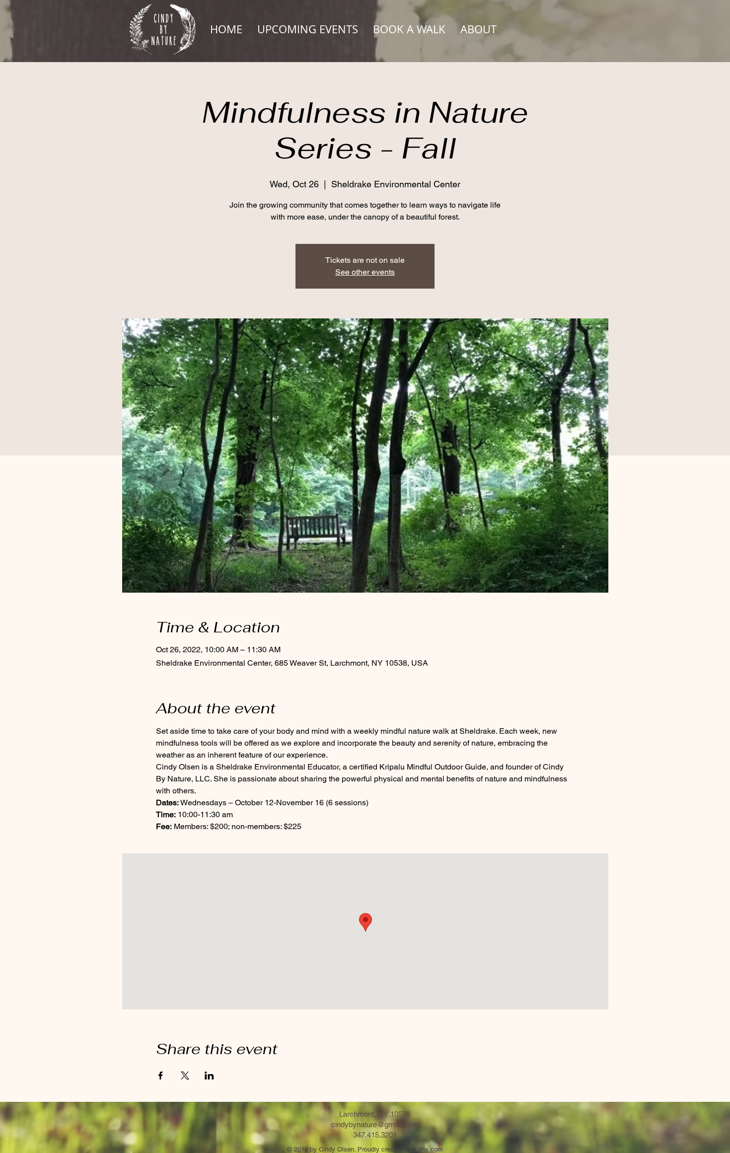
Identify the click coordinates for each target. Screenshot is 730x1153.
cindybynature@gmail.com (374, 1124)
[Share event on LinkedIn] (209, 1075)
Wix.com (430, 1149)
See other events (365, 272)
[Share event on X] (185, 1075)
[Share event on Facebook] (160, 1075)
